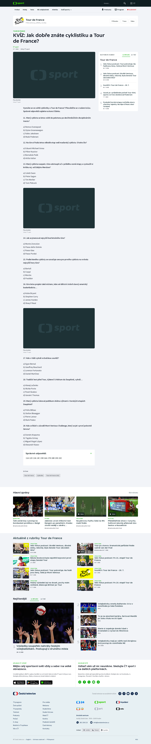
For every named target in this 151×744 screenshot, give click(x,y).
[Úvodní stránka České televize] (24, 693)
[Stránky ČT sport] (100, 703)
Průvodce (115, 21)
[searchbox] (112, 3)
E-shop (15, 722)
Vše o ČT (16, 729)
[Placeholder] (54, 75)
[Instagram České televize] (120, 693)
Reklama (46, 705)
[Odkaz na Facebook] (84, 682)
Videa (132, 21)
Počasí (15, 719)
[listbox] (95, 730)
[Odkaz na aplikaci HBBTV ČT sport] (46, 682)
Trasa (124, 21)
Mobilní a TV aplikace (20, 725)
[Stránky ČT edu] (120, 709)
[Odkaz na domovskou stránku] (21, 3)
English (28, 739)
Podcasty (16, 715)
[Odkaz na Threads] (98, 682)
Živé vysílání (17, 705)
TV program (17, 702)
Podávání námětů (49, 722)
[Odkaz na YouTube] (93, 682)
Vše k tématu (133, 493)
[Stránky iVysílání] (122, 703)
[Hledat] (124, 3)
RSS (136, 739)
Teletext (16, 712)
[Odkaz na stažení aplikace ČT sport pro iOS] (19, 682)
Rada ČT (45, 715)
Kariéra (45, 719)
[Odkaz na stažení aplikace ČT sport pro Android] (33, 682)
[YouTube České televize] (128, 693)
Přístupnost (50, 739)
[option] (86, 730)
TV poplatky (17, 709)
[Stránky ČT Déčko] (80, 709)
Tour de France (19, 31)
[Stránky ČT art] (99, 709)
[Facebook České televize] (124, 693)
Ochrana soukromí (38, 739)
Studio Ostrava (48, 712)
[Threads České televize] (136, 693)
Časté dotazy (47, 725)
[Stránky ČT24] (80, 703)
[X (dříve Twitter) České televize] (132, 693)
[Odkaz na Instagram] (79, 682)
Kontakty (46, 729)
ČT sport (16, 47)
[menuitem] (17, 9)
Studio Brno (47, 709)
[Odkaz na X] (89, 682)
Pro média (46, 702)
